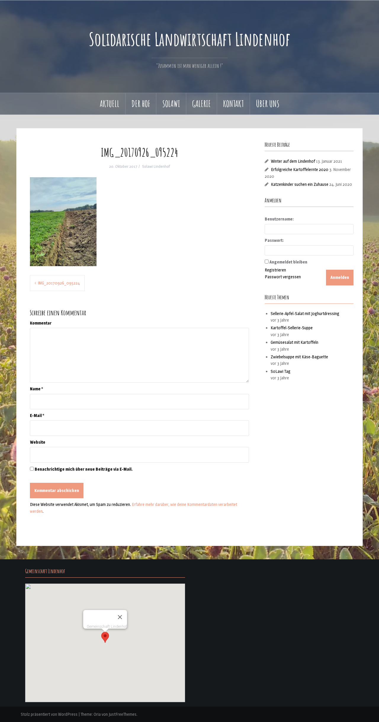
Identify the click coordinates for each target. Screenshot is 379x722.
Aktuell (109, 103)
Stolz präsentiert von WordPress (49, 714)
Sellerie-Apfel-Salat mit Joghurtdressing (305, 313)
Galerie (201, 103)
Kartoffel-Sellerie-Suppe (292, 327)
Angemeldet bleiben (288, 261)
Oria (97, 714)
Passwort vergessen (283, 276)
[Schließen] (120, 617)
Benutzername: (279, 218)
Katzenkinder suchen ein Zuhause (299, 184)
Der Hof (140, 103)
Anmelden (339, 277)
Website (37, 442)
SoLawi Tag (280, 371)
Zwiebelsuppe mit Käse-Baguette (299, 356)
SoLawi (171, 103)
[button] (105, 637)
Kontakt (233, 103)
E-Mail (37, 415)
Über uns (268, 103)
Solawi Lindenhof (156, 166)
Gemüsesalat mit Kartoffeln (294, 342)
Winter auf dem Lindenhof (293, 161)
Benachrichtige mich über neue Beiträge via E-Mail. (84, 469)
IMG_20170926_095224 (59, 282)
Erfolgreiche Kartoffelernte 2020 (299, 169)
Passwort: (274, 240)
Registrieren (275, 269)
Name (36, 388)
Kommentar (41, 322)
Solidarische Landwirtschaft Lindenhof (189, 38)
